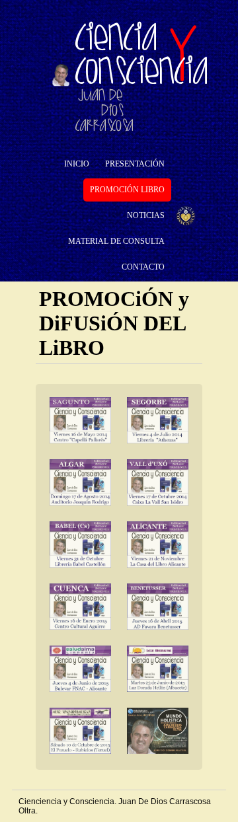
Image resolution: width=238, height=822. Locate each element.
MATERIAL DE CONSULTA (116, 241)
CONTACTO (143, 267)
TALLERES (109, 267)
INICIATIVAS (150, 319)
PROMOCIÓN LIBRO (127, 189)
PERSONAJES (93, 267)
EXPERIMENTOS (98, 293)
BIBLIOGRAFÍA (96, 319)
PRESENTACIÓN (135, 163)
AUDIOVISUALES (101, 370)
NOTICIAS (146, 215)
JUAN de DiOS (115, 226)
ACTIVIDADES (154, 293)
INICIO (76, 163)
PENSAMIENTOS (99, 345)
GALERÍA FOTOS (81, 221)
